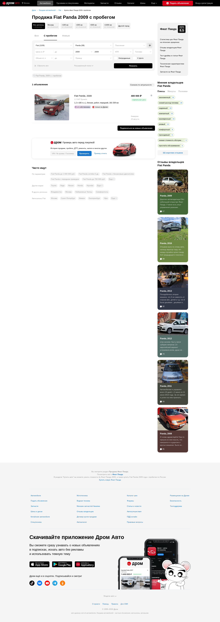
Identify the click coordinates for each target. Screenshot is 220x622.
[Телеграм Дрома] (54, 583)
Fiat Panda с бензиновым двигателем (118, 174)
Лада (62, 185)
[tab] (37, 37)
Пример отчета (100, 153)
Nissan (71, 185)
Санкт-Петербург (68, 198)
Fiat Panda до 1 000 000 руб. (63, 174)
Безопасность (175, 501)
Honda (80, 185)
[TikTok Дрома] (32, 583)
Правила (114, 604)
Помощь (105, 604)
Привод (78, 58)
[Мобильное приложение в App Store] (39, 564)
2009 (77, 52)
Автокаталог (82, 522)
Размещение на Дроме (179, 496)
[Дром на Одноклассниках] (62, 583)
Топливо (138, 52)
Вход (204, 3)
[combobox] (54, 45)
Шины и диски (36, 511)
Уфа (106, 198)
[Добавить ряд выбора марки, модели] (149, 45)
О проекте (96, 604)
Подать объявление (39, 501)
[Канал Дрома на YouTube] (47, 583)
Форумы (130, 501)
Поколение (119, 45)
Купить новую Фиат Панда (110, 480)
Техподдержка (176, 506)
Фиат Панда (168, 29)
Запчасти (104, 3)
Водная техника (83, 501)
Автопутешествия (134, 511)
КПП (117, 52)
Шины (142, 3)
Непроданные (124, 58)
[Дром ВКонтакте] (39, 583)
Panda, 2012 (166, 338)
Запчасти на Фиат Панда (170, 72)
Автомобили (45, 3)
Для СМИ (124, 604)
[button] (112, 179)
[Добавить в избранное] (151, 95)
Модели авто (109, 596)
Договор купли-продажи (87, 517)
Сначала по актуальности (141, 85)
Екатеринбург (94, 198)
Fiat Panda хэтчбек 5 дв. (89, 174)
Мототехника (82, 496)
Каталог (130, 3)
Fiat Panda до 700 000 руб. (94, 179)
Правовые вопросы (135, 522)
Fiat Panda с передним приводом (65, 179)
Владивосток (56, 192)
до (56, 58)
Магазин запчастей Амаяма (88, 506)
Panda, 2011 (166, 386)
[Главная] (11, 3)
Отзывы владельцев (85, 511)
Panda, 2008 (166, 434)
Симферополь (102, 192)
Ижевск (82, 198)
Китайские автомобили (40, 517)
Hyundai (90, 185)
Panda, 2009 (166, 196)
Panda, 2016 (166, 243)
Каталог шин (132, 496)
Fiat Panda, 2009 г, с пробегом (48, 76)
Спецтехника (36, 522)
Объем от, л (41, 58)
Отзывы (118, 3)
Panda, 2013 (166, 291)
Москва (27, 3)
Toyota (53, 185)
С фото (140, 58)
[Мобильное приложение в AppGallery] (85, 564)
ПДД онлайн (132, 517)
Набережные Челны (83, 192)
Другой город (123, 26)
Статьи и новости (134, 506)
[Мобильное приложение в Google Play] (62, 564)
